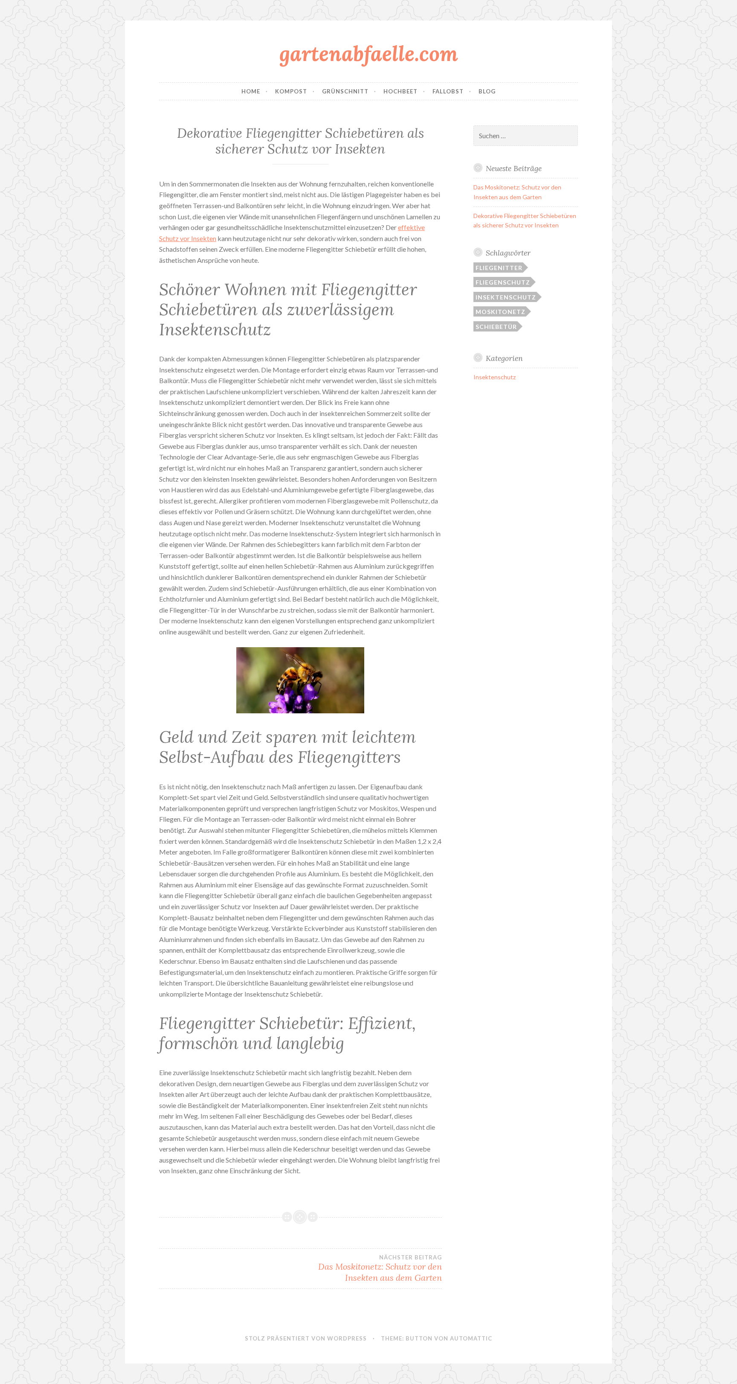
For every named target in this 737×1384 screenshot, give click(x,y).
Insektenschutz (506, 297)
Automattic (471, 1338)
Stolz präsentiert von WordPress (306, 1338)
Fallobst (448, 91)
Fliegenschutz (503, 282)
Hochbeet (400, 91)
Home (250, 91)
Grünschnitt (345, 91)
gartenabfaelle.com (368, 53)
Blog (487, 91)
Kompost (291, 91)
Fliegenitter (499, 267)
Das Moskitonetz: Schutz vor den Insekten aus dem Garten (379, 1268)
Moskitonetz (500, 311)
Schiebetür (496, 326)
